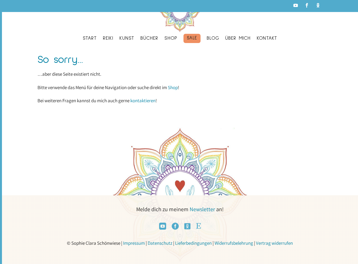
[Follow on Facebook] (306, 5)
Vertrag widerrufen (274, 243)
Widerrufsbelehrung (234, 243)
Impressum (134, 243)
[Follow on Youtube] (295, 5)
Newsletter (202, 209)
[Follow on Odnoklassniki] (318, 5)
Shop (173, 87)
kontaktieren (143, 100)
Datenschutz (160, 243)
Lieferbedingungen (193, 243)
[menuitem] (90, 39)
